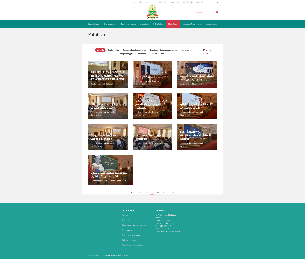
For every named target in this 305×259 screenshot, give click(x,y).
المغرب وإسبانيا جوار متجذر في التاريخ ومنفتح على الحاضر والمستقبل (151, 104)
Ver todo (100, 50)
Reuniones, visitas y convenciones (163, 50)
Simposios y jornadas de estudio (133, 54)
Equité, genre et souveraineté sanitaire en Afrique (196, 135)
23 (158, 192)
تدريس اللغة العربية (145, 76)
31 (173, 192)
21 (147, 192)
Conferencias (113, 50)
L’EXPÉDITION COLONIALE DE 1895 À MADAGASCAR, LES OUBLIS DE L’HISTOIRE (108, 76)
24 (163, 192)
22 (152, 192)
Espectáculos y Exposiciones (134, 50)
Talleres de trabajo (158, 54)
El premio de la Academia (131, 235)
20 (141, 192)
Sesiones (185, 50)
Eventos (125, 215)
